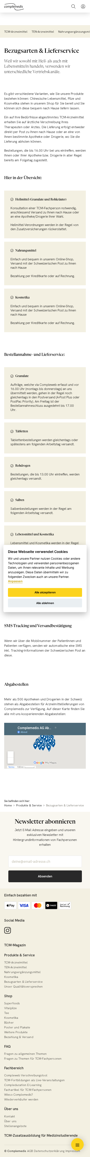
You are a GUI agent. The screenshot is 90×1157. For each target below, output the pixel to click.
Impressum (73, 1151)
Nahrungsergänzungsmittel (22, 972)
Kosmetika (11, 977)
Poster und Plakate (17, 1027)
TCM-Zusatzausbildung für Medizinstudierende (41, 1135)
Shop (8, 996)
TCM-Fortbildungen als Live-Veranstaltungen (34, 1080)
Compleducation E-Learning (23, 1085)
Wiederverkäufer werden (21, 1099)
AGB (30, 1151)
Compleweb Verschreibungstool (25, 1075)
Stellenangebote (15, 1126)
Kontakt (9, 1116)
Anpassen (15, 581)
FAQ (7, 1046)
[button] (83, 6)
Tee (6, 1013)
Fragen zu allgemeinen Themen (25, 1054)
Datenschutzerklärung (49, 1151)
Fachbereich (13, 1068)
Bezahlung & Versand (18, 1037)
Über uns (11, 1109)
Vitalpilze (10, 1008)
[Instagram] (7, 930)
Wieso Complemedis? (18, 1094)
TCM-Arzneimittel (15, 32)
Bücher (9, 1022)
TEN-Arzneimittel (43, 32)
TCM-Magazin (15, 945)
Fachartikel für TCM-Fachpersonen (27, 1090)
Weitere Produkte (16, 1032)
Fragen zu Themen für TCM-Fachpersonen (33, 1058)
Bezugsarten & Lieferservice (23, 982)
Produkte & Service (19, 955)
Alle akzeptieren (45, 592)
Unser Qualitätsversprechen (23, 986)
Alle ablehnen (45, 602)
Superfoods (12, 1003)
